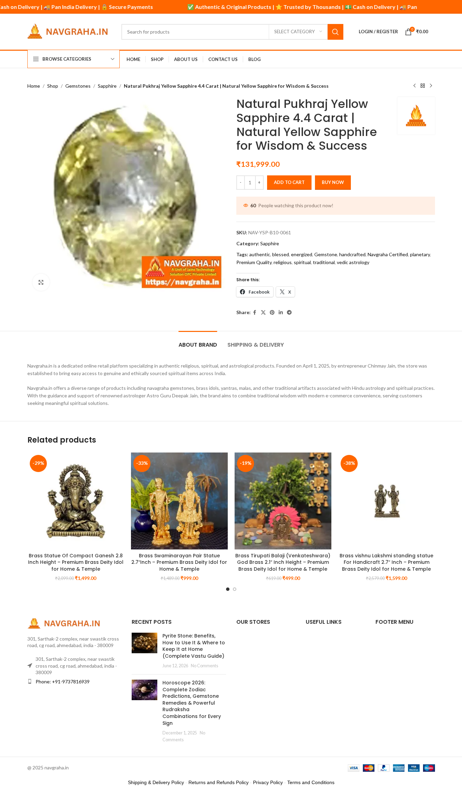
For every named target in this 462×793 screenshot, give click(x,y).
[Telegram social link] (289, 312)
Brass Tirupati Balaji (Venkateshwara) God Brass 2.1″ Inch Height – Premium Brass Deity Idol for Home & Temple (282, 562)
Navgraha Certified (388, 254)
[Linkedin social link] (281, 312)
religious (283, 262)
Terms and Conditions (310, 782)
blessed (280, 254)
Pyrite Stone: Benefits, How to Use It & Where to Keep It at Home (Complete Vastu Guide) (193, 645)
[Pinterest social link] (272, 312)
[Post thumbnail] (144, 651)
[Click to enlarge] (41, 282)
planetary (420, 254)
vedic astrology (353, 262)
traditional (324, 262)
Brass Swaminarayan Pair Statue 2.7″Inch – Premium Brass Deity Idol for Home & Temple (179, 562)
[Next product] (431, 86)
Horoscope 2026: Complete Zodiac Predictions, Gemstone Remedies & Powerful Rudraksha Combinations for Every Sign (191, 703)
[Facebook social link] (255, 312)
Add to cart (289, 182)
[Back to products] (423, 86)
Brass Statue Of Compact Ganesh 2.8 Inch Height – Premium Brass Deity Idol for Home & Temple (75, 562)
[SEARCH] (335, 32)
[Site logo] (69, 31)
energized (301, 254)
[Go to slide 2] (234, 589)
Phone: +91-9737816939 (63, 681)
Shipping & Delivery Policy (156, 782)
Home (33, 86)
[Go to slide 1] (227, 589)
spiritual (302, 262)
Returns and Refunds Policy (218, 782)
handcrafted (352, 254)
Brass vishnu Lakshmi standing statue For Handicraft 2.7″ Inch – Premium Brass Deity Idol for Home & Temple (386, 562)
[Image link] (65, 622)
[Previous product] (414, 86)
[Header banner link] (231, 7)
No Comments (204, 665)
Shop (52, 86)
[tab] (198, 341)
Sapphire (107, 86)
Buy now (333, 182)
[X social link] (263, 312)
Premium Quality (254, 262)
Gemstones (78, 86)
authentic (259, 254)
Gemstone (325, 254)
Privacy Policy (268, 782)
